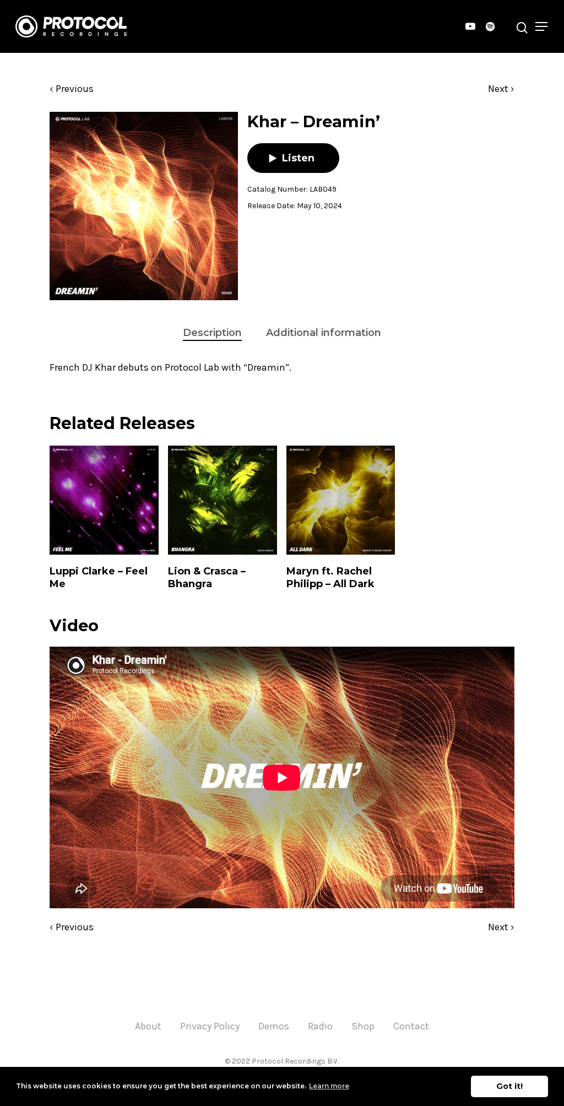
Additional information (323, 333)
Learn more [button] (329, 1086)
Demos (273, 1026)
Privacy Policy (210, 1026)
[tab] (212, 333)
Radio (320, 1026)
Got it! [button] (509, 1086)
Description (212, 333)
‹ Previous (72, 89)
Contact (411, 1026)
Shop (363, 1026)
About (148, 1026)
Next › (501, 89)
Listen (298, 158)
